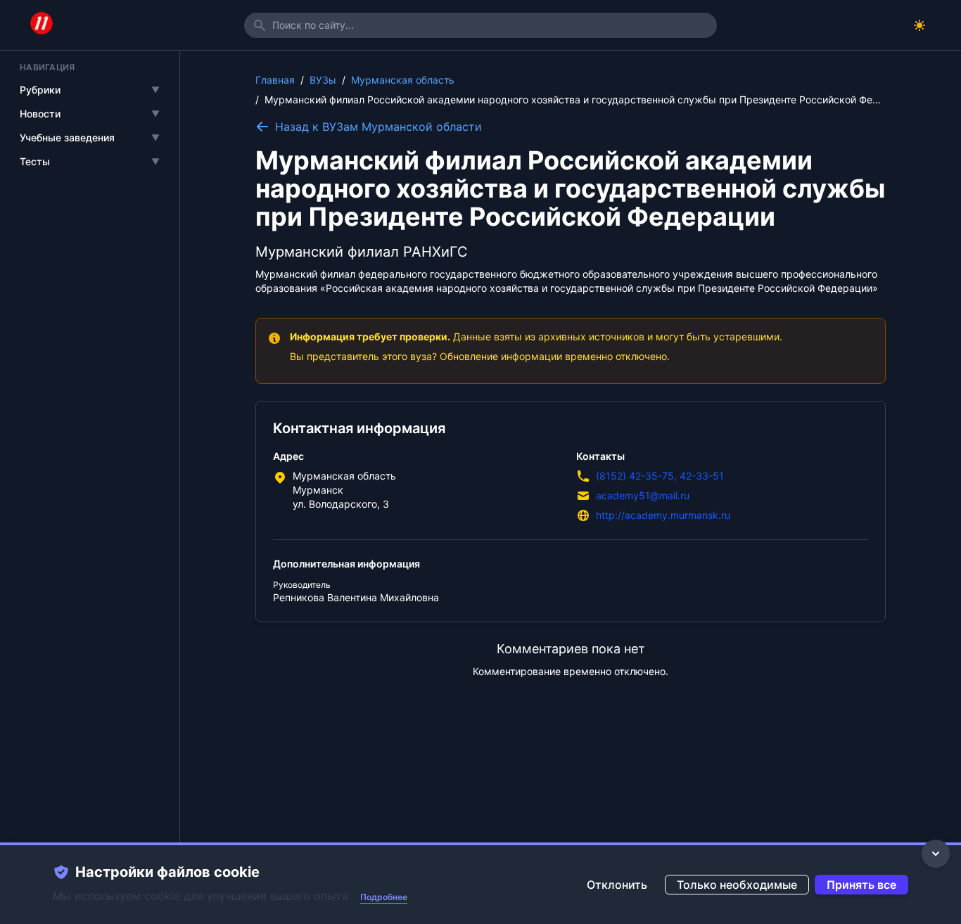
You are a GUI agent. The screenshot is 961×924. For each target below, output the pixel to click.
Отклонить (617, 885)
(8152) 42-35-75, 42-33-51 (660, 476)
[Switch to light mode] (919, 25)
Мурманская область (402, 80)
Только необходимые (737, 885)
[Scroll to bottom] (936, 854)
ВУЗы (323, 80)
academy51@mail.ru (642, 495)
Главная (275, 80)
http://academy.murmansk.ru (663, 515)
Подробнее (383, 897)
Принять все (861, 885)
